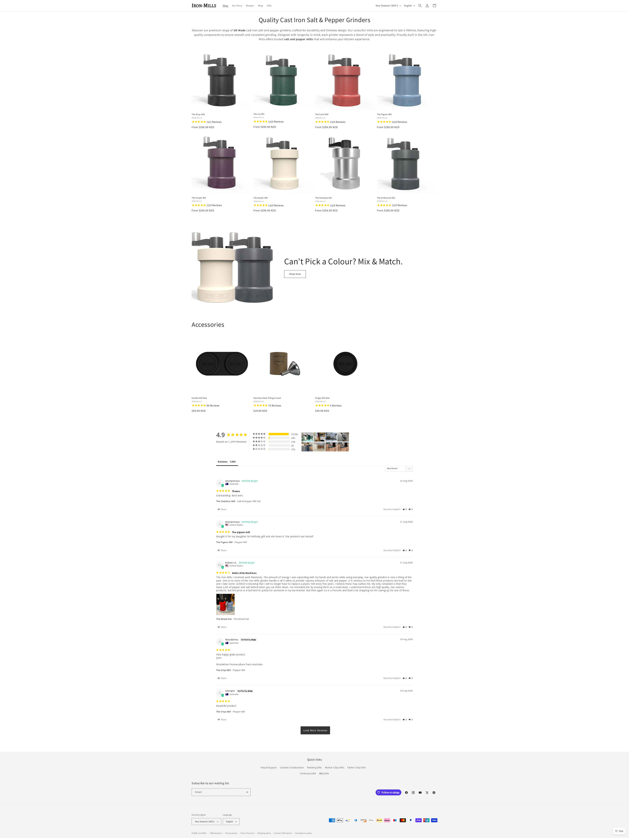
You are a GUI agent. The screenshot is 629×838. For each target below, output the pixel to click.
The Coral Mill (321, 114)
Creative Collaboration (292, 767)
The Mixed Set (224, 618)
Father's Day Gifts (356, 767)
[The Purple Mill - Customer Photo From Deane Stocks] (319, 437)
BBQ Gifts (324, 773)
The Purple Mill (199, 198)
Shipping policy (264, 833)
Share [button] (223, 509)
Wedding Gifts (314, 767)
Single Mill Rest (322, 398)
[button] (420, 5)
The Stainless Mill (323, 198)
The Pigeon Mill (384, 114)
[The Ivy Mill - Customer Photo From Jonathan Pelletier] (331, 437)
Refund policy (216, 833)
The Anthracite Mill (386, 198)
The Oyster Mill (260, 198)
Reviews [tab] (222, 461)
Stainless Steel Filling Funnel (267, 398)
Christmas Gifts (308, 773)
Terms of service (247, 833)
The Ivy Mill (258, 114)
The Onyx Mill (198, 114)
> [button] (315, 730)
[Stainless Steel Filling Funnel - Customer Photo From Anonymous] (319, 446)
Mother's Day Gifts (334, 767)
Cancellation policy (303, 833)
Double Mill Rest (199, 398)
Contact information (283, 833)
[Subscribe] (246, 792)
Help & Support (269, 767)
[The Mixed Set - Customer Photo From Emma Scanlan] (307, 437)
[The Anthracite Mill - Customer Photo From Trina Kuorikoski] (343, 437)
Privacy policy (231, 833)
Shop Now (295, 273)
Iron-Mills (202, 833)
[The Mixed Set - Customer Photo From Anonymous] (331, 446)
